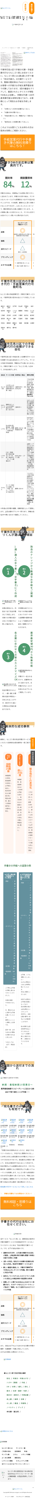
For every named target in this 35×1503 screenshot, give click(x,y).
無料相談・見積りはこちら (18, 1203)
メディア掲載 (31, 17)
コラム (27, 18)
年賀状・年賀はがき (21, 1378)
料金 (20, 17)
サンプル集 (23, 18)
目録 (22, 1399)
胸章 (16, 1399)
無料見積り (32, 8)
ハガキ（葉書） (13, 1382)
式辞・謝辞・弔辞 (20, 1391)
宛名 (8, 1378)
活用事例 (17, 17)
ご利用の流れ (13, 17)
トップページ (6, 48)
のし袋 (9, 1403)
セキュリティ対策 (22, 1461)
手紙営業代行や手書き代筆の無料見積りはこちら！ (18, 142)
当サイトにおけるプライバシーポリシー (16, 1464)
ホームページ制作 (17, 1496)
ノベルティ (11, 1407)
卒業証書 (25, 1395)
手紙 (23, 1382)
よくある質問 (6, 1458)
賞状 (8, 1391)
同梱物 (23, 1403)
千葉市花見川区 (30, 48)
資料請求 (25, 7)
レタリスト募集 (7, 1461)
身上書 (9, 1399)
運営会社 (18, 1458)
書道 (16, 1403)
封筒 (14, 1386)
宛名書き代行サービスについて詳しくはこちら (16, 1187)
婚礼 (20, 1386)
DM (8, 1386)
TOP (33, 1487)
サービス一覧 (8, 17)
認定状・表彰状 (13, 1395)
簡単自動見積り (33, 758)
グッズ (20, 1407)
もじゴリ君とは (2, 17)
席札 (26, 1386)
